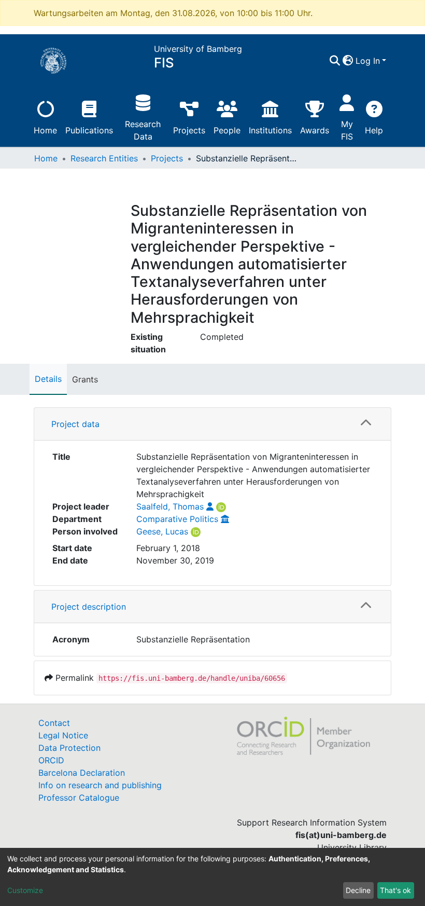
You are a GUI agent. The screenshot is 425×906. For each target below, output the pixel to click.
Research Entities (104, 158)
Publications (89, 130)
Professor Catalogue (78, 797)
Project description (88, 606)
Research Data (143, 130)
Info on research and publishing (100, 785)
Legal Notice (63, 735)
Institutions (270, 130)
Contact (54, 723)
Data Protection (69, 748)
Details (48, 379)
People (227, 130)
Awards (314, 130)
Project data (75, 424)
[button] (348, 60)
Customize (25, 890)
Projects (189, 130)
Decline (358, 890)
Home (45, 130)
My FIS (347, 130)
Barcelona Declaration (81, 772)
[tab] (212, 424)
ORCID (51, 760)
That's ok (395, 890)
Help (374, 130)
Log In (368, 61)
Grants (85, 379)
